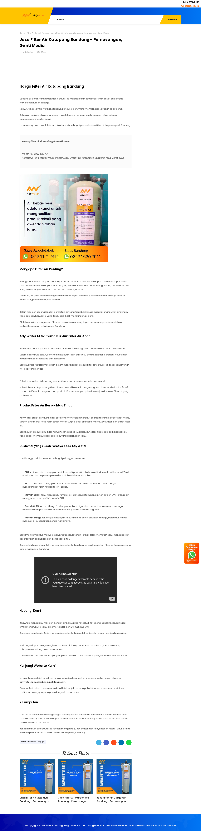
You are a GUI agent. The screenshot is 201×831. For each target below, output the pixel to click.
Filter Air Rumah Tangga (38, 33)
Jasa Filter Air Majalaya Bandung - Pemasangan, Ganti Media (34, 799)
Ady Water (28, 52)
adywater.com (28, 681)
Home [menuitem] (60, 19)
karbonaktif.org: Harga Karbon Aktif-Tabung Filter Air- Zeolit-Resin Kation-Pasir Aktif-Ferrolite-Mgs (99, 825)
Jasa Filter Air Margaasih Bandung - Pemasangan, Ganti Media (111, 799)
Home (22, 33)
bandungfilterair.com (53, 681)
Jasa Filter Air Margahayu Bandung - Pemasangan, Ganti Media (73, 799)
